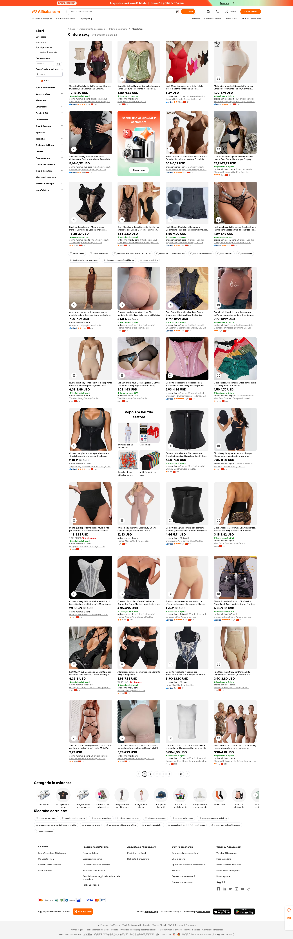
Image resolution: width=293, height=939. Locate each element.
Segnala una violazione (182, 882)
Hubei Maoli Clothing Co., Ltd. (180, 685)
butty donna (246, 253)
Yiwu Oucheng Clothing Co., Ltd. (84, 398)
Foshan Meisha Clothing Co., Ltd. (133, 541)
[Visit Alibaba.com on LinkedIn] (224, 889)
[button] (178, 11)
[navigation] (49, 402)
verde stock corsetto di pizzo (214, 818)
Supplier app (151, 911)
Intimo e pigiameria (118, 29)
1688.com (115, 925)
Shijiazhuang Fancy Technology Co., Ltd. (184, 242)
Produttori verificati (136, 853)
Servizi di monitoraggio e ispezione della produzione (101, 877)
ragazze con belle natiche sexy (227, 825)
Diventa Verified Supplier (228, 870)
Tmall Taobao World (131, 925)
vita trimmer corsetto (129, 818)
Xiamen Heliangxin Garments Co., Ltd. (183, 99)
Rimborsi (176, 870)
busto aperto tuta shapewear (85, 260)
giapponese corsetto (157, 818)
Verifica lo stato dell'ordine (228, 864)
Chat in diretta (178, 859)
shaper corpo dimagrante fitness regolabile (57, 825)
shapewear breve (92, 825)
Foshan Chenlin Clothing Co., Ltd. (229, 466)
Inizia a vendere (223, 859)
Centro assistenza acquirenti (185, 853)
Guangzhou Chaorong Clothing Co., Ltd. (232, 328)
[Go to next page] (187, 774)
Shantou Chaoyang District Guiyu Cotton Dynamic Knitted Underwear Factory (235, 101)
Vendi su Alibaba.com (226, 853)
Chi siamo (43, 846)
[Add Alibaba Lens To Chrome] (83, 911)
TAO (170, 925)
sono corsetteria (46, 832)
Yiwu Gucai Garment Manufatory (229, 543)
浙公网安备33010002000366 (196, 934)
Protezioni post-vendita (94, 870)
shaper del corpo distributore (171, 253)
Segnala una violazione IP (183, 876)
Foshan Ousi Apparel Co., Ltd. (131, 690)
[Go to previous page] (138, 774)
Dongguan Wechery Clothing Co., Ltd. (87, 546)
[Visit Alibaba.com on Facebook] (218, 889)
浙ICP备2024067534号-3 (224, 934)
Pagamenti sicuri (90, 853)
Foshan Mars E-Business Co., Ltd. (133, 328)
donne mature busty (47, 818)
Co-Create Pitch (46, 859)
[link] (289, 910)
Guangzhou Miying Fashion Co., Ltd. (86, 325)
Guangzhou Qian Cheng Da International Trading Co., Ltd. (187, 761)
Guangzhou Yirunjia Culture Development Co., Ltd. (90, 687)
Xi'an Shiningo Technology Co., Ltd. (85, 242)
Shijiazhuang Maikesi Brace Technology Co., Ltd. (90, 466)
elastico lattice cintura (75, 818)
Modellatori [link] (137, 29)
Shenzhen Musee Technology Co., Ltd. (87, 758)
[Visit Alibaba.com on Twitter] (230, 889)
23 (181, 774)
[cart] (218, 12)
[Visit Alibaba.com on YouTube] (242, 889)
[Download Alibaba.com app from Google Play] (244, 911)
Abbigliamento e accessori (92, 29)
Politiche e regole (91, 885)
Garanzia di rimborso (92, 859)
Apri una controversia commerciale (188, 864)
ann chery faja (226, 253)
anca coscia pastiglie (202, 253)
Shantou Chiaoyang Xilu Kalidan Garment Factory (235, 761)
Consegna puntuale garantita (96, 864)
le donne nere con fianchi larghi (120, 260)
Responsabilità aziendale (49, 864)
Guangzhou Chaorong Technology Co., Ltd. (186, 328)
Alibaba (71, 29)
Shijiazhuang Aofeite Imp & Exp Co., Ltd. (87, 169)
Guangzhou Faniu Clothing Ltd (132, 101)
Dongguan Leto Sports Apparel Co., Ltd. (232, 617)
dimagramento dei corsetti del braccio (133, 253)
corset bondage (178, 825)
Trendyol (179, 925)
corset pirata (199, 825)
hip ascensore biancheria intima (122, 825)
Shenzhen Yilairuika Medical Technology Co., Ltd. (90, 101)
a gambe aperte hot (153, 825)
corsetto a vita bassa (184, 818)
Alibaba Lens (53, 911)
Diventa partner (223, 876)
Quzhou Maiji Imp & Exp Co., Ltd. (181, 469)
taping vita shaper (100, 253)
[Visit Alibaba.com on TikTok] (249, 889)
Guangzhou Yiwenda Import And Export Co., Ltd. (139, 242)
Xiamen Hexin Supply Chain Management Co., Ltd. (187, 169)
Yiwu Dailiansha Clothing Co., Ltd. (133, 398)
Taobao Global (159, 925)
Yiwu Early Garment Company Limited (232, 398)
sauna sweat (78, 253)
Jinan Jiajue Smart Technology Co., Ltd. (136, 758)
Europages (191, 925)
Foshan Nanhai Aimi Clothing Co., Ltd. (135, 617)
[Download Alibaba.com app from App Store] (222, 911)
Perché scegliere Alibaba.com (52, 853)
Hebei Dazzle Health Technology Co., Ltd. (88, 614)
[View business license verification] (174, 934)
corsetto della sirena (103, 818)
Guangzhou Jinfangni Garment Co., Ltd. (232, 242)
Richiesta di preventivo (138, 859)
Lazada (146, 925)
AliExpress (103, 925)
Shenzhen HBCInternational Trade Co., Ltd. (186, 396)
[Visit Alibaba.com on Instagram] (236, 889)
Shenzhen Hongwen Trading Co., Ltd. (231, 687)
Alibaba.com (203, 911)
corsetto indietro (150, 260)
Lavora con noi (45, 870)
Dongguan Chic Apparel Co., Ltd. (181, 617)
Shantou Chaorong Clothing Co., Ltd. (231, 172)
